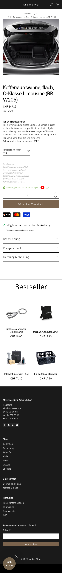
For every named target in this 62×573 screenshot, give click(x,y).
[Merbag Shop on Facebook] (4, 426)
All (37, 14)
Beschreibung (11, 239)
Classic (6, 464)
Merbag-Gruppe (10, 487)
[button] (9, 563)
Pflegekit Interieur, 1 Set (16, 374)
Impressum (8, 506)
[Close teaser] (16, 556)
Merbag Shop (34, 559)
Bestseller (31, 287)
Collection (8, 443)
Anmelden (31, 544)
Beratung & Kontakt (12, 483)
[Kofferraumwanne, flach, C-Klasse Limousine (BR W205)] (31, 47)
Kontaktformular (10, 418)
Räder (6, 456)
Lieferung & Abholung (16, 257)
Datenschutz (9, 511)
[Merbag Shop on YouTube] (17, 426)
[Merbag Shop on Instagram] (9, 426)
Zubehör (7, 452)
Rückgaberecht (12, 248)
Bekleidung (8, 448)
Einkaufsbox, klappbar (45, 374)
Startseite (27, 14)
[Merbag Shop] (30, 5)
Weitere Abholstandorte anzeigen (20, 230)
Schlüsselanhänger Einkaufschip (16, 330)
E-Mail (7, 530)
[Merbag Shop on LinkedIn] (13, 426)
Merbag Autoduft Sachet (45, 331)
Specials (7, 468)
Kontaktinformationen (13, 502)
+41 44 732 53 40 (11, 415)
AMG (5, 460)
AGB (5, 515)
